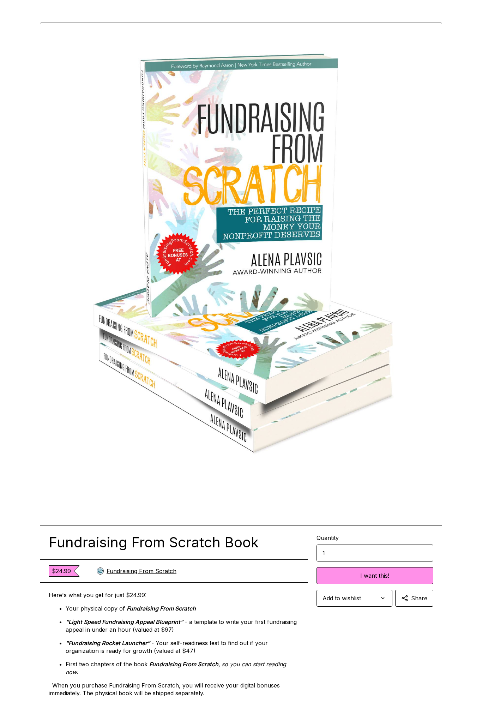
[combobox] (354, 598)
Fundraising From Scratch (141, 571)
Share (419, 598)
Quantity (328, 537)
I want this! (374, 575)
